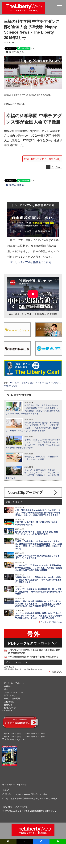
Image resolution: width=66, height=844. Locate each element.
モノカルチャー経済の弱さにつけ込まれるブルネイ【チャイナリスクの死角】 (37, 556)
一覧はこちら (56, 671)
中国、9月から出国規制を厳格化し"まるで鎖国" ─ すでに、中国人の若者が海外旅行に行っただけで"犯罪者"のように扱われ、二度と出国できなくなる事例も (38, 512)
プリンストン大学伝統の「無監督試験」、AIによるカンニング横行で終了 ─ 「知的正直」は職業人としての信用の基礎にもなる (32, 473)
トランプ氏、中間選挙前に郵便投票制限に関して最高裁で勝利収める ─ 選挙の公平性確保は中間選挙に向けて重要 (38, 591)
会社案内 (8, 704)
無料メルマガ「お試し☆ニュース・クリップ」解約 (24, 736)
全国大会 (25, 382)
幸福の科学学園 (10, 385)
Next (58, 167)
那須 (32, 382)
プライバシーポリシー (13, 692)
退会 (6, 689)
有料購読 (8, 686)
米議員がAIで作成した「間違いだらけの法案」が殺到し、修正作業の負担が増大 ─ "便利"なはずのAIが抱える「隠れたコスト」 (38, 579)
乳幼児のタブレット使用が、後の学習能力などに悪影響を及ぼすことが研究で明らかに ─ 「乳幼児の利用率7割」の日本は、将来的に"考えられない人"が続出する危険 (32, 426)
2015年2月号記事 (42, 382)
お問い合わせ (10, 707)
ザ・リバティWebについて (15, 683)
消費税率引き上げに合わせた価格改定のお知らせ (23, 669)
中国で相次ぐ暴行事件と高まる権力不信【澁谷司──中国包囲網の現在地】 (37, 523)
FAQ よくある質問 (12, 698)
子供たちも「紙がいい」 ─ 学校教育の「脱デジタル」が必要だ (41, 457)
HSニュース (15, 382)
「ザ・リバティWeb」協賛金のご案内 (29, 262)
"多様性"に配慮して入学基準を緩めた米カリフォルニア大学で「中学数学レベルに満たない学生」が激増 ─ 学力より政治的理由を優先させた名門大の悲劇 (33, 443)
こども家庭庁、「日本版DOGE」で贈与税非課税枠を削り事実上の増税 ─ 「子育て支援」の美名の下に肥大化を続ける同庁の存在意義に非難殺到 (38, 567)
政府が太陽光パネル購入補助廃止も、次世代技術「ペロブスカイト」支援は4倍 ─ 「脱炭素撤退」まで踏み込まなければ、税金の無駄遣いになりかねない (38, 603)
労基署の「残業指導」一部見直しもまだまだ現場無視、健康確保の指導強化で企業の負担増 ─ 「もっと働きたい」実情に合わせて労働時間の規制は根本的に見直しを (38, 545)
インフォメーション (16, 662)
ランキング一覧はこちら (51, 622)
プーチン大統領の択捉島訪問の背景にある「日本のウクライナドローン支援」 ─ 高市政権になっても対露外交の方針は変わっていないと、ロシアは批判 (38, 615)
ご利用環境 (9, 701)
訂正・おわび (10, 695)
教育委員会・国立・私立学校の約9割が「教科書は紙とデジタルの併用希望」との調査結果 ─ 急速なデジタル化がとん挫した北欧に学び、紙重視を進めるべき (33, 409)
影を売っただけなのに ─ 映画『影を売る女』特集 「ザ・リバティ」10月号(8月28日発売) (36, 533)
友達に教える (16, 52)
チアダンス (56, 382)
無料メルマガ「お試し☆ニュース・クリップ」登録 (24, 733)
